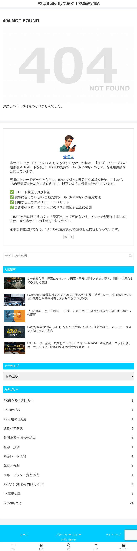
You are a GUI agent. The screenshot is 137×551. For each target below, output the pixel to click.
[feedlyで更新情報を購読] (65, 237)
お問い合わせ (68, 539)
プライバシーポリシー (68, 534)
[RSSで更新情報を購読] (71, 237)
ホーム (23, 534)
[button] (130, 256)
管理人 (68, 157)
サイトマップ (113, 534)
